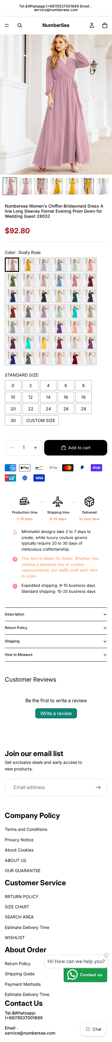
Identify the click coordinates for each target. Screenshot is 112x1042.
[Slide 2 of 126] (25, 186)
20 (13, 408)
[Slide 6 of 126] (87, 186)
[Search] (19, 25)
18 (83, 397)
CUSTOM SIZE (40, 420)
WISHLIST (15, 937)
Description (14, 614)
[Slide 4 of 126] (56, 186)
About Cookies (19, 850)
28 (83, 408)
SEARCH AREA (19, 917)
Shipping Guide (20, 974)
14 (48, 397)
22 (30, 408)
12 (30, 397)
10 (13, 397)
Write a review (56, 713)
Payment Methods (23, 984)
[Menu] (7, 25)
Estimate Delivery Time (27, 927)
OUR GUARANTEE (22, 870)
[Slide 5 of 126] (72, 186)
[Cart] (104, 25)
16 (66, 397)
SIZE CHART (17, 907)
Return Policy (16, 627)
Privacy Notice (19, 839)
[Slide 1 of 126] (9, 186)
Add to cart (79, 447)
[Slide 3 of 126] (40, 186)
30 (13, 420)
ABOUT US (15, 860)
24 (48, 408)
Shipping (12, 641)
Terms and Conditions (26, 829)
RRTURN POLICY (22, 896)
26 (66, 408)
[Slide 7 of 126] (103, 186)
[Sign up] (98, 787)
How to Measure (19, 654)
